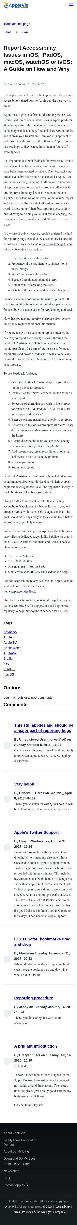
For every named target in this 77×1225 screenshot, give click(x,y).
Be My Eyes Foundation (20, 1140)
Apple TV (10, 642)
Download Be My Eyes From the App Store (20, 1161)
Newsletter (11, 1171)
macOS (9, 674)
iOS (6, 664)
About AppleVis (14, 1133)
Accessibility (62, 1206)
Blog (25, 31)
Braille (8, 658)
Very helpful (25, 784)
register (22, 697)
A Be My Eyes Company (49, 1212)
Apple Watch (12, 648)
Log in (8, 697)
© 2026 (47, 1206)
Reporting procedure (33, 998)
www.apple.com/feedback (20, 591)
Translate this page (17, 24)
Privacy (26, 1212)
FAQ (7, 1178)
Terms (16, 1212)
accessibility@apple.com (57, 244)
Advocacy (10, 632)
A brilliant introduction (35, 1046)
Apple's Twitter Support (36, 832)
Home (7, 31)
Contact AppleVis (16, 1185)
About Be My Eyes (16, 1151)
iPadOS (9, 669)
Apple (8, 637)
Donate (9, 1144)
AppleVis (10, 653)
